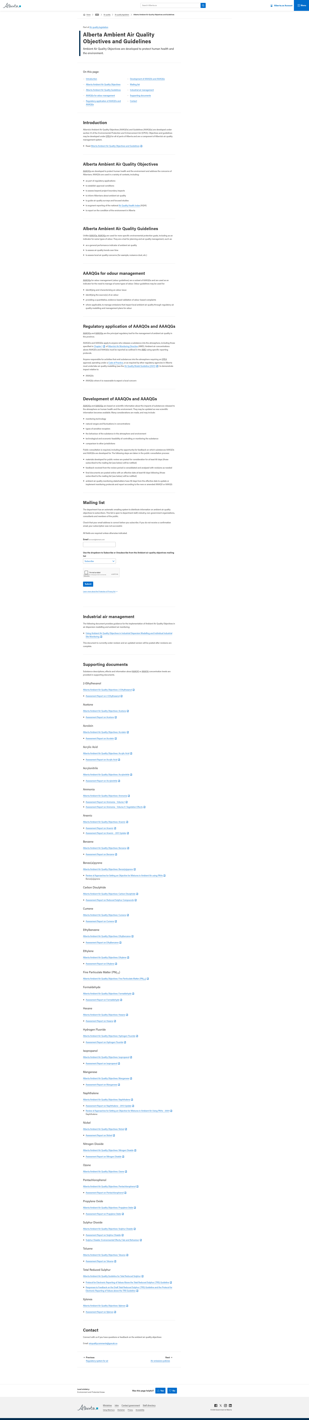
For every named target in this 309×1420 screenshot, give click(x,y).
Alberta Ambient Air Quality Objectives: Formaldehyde (107, 993)
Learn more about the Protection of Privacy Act (99, 591)
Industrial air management (142, 89)
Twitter (220, 1405)
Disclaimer (121, 1410)
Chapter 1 (98, 346)
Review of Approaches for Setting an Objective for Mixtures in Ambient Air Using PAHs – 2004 (127, 1110)
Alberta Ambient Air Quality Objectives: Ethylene (104, 957)
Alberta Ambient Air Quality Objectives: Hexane (104, 1014)
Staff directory (149, 1405)
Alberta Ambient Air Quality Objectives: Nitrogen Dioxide (108, 1150)
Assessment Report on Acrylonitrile (101, 780)
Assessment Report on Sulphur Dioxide (103, 1234)
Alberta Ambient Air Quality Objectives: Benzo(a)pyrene (108, 869)
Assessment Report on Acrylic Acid (101, 759)
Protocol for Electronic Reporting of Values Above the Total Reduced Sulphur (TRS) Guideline (127, 1282)
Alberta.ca (87, 1407)
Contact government (131, 1405)
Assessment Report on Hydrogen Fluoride (104, 1042)
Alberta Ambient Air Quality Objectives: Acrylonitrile (106, 774)
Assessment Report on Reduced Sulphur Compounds (110, 899)
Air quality (107, 14)
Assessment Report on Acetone (100, 717)
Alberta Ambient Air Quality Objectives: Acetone (104, 710)
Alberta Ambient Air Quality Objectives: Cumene (104, 914)
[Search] (203, 5)
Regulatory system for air (97, 1360)
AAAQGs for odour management (100, 95)
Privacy (130, 1410)
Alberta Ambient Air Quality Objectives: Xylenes (104, 1305)
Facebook (215, 1405)
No (173, 1390)
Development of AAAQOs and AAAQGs (147, 78)
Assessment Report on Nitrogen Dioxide (103, 1156)
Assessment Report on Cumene (100, 921)
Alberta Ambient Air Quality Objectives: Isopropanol (106, 1056)
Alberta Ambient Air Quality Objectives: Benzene (104, 847)
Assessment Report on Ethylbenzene (102, 942)
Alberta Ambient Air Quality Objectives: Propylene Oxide (108, 1207)
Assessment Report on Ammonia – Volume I (105, 801)
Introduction (91, 78)
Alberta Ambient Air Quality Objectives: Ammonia (105, 795)
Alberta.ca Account (283, 5)
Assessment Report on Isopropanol (101, 1063)
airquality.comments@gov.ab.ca (103, 1343)
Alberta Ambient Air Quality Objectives (103, 84)
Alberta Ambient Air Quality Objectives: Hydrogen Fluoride (109, 1035)
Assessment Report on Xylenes (99, 1311)
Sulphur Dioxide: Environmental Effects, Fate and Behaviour (112, 1239)
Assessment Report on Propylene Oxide (103, 1213)
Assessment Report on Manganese (101, 1084)
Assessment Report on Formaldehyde (102, 999)
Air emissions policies (160, 1360)
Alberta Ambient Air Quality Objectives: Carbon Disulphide (109, 893)
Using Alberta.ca (109, 1410)
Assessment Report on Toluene (99, 1261)
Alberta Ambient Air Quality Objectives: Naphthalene (106, 1099)
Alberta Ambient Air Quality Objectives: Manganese (106, 1078)
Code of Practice (115, 362)
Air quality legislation (122, 14)
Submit (88, 583)
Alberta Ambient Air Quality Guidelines (103, 89)
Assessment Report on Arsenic (99, 827)
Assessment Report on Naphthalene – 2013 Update (108, 1105)
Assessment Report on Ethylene (100, 963)
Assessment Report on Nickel (99, 1135)
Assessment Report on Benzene (100, 854)
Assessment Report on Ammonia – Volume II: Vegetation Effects (114, 806)
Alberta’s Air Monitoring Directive (123, 346)
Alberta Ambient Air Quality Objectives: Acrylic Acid (106, 753)
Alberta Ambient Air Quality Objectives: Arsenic (104, 821)
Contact (133, 100)
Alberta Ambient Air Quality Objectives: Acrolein (104, 731)
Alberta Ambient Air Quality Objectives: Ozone (103, 1171)
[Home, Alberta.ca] (12, 5)
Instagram (225, 1405)
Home (88, 14)
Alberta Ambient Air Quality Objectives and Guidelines (115, 145)
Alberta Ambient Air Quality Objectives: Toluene (104, 1254)
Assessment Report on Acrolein (100, 738)
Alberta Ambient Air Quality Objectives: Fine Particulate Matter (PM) (114, 978)
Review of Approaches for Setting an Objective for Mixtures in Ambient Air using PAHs (124, 875)
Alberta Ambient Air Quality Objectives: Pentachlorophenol (109, 1186)
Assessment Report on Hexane (99, 1020)
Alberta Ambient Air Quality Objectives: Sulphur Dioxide (108, 1228)
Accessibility (140, 1410)
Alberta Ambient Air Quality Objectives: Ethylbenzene (107, 936)
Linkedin (230, 1405)
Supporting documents (140, 95)
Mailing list (135, 84)
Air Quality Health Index (129, 205)
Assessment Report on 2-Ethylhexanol (103, 695)
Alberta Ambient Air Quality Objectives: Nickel (103, 1128)
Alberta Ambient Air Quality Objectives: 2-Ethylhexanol (107, 689)
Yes (162, 1390)
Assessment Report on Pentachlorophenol (105, 1192)
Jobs (117, 1405)
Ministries (107, 1405)
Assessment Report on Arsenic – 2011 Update (106, 832)
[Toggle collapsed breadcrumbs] (97, 14)
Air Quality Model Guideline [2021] (139, 365)
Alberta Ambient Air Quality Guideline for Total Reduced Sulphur (112, 1275)
